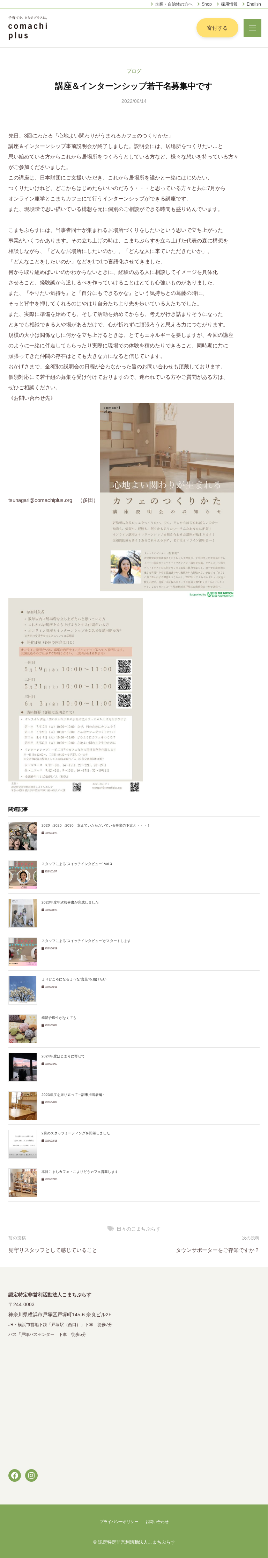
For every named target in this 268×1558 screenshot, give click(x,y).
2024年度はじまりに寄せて (63, 1056)
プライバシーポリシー (119, 1522)
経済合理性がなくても (59, 1018)
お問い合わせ (157, 1522)
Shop (207, 4)
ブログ (134, 71)
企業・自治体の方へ (174, 4)
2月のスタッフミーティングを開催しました (76, 1133)
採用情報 (229, 4)
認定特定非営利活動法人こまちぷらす (136, 1542)
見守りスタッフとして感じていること (52, 1250)
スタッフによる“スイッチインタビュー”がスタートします (86, 941)
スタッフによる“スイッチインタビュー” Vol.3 (77, 864)
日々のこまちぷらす (139, 1229)
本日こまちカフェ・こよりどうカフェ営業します (80, 1172)
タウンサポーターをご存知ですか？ (218, 1250)
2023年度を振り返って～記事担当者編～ (74, 1095)
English (254, 4)
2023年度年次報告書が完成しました (70, 902)
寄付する (217, 28)
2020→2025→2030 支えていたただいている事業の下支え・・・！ (96, 825)
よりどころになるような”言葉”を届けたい (74, 979)
